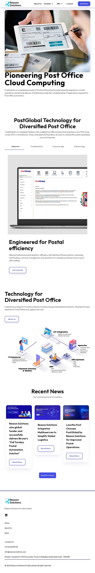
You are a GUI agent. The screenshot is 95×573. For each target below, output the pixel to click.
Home (7, 514)
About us (11, 310)
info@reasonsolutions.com (15, 543)
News (7, 524)
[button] (47, 3)
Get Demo (84, 4)
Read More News (47, 466)
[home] (13, 3)
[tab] (15, 147)
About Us (37, 4)
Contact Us (9, 533)
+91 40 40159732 (11, 538)
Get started (17, 261)
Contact (69, 4)
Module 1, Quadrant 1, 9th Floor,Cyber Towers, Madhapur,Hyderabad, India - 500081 (37, 548)
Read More (17, 453)
